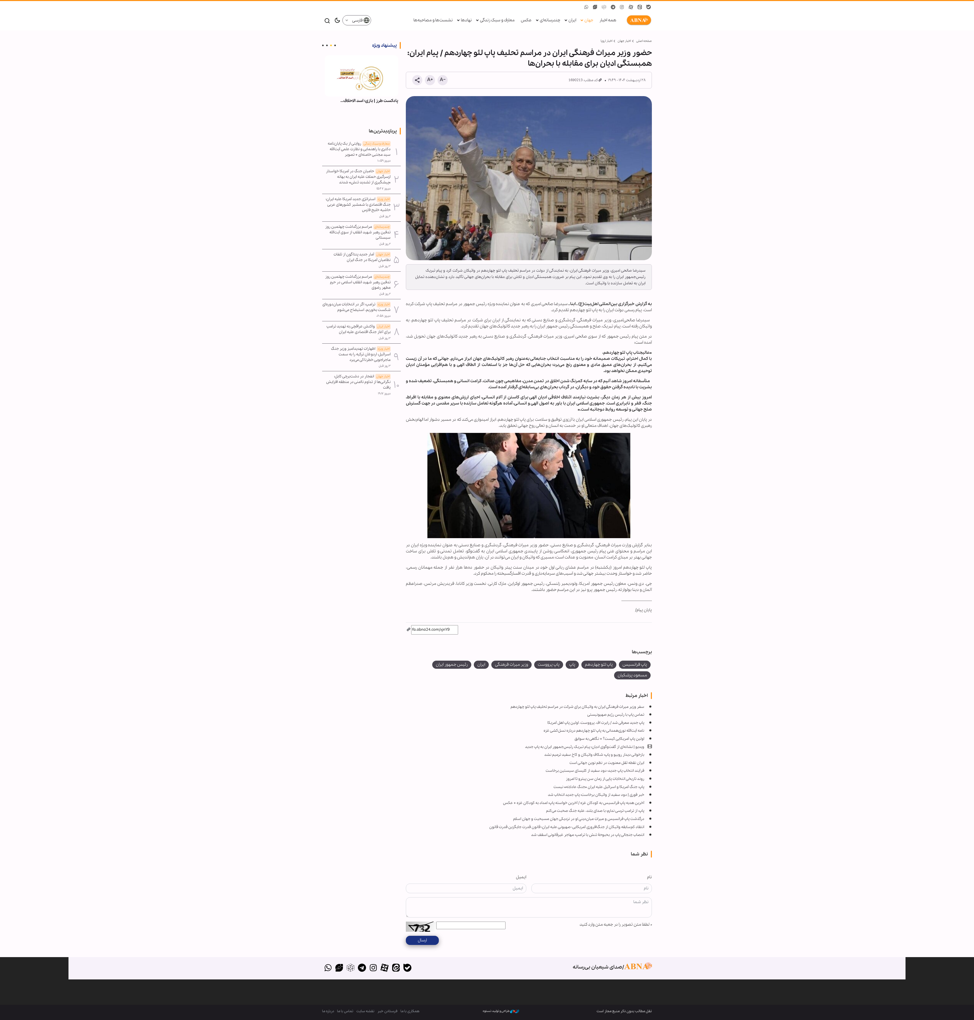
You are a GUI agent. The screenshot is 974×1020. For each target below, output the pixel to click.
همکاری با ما (410, 1011)
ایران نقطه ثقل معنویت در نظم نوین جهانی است (606, 762)
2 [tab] (331, 45)
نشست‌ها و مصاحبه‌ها (433, 20)
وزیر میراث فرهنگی (511, 664)
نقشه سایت (365, 1011)
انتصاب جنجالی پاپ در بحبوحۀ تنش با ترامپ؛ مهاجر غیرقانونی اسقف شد (587, 834)
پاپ (572, 664)
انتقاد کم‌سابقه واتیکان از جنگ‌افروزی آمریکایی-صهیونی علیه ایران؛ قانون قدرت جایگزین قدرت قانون (566, 827)
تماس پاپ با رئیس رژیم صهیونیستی (615, 714)
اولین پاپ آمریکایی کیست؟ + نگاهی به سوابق (609, 738)
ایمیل (521, 877)
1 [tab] (335, 45)
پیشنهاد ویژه (384, 45)
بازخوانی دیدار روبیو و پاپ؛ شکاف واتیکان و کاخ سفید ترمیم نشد (594, 754)
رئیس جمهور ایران (452, 664)
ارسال (422, 940)
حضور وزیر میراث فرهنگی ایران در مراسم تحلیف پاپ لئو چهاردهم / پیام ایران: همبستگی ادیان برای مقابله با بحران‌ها (529, 58)
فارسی (357, 20)
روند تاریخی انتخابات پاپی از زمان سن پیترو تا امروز (605, 778)
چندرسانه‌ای (550, 20)
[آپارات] (384, 968)
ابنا (638, 20)
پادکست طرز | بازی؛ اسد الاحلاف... (369, 101)
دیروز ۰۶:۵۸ (383, 316)
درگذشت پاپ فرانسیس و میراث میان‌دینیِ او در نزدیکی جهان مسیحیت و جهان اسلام (578, 818)
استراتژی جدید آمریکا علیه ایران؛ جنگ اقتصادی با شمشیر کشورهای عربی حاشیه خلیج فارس (358, 205)
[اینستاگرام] (373, 968)
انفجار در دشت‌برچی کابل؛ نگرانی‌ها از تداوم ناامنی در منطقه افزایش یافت (358, 382)
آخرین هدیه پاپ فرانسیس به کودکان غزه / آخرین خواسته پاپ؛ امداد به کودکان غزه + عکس (573, 802)
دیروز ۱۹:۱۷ (384, 394)
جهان (588, 20)
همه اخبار (607, 20)
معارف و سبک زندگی (497, 20)
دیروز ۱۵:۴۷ (383, 189)
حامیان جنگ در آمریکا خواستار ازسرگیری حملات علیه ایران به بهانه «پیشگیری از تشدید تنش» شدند (358, 177)
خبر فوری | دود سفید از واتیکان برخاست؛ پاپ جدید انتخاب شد (596, 794)
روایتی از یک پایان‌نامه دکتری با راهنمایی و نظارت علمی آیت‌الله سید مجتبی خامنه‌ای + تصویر (359, 149)
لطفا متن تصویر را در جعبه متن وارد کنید (616, 924)
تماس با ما (345, 1011)
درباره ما (328, 1011)
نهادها (466, 20)
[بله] (407, 968)
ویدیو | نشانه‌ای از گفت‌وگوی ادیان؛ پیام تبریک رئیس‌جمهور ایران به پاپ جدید (584, 746)
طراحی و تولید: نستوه (496, 1011)
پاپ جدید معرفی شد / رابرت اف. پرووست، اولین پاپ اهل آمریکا (595, 722)
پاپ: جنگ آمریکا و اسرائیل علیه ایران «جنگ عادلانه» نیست (598, 786)
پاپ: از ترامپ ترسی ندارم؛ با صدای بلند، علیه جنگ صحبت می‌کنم (595, 810)
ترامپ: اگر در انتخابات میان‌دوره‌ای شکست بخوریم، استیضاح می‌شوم (356, 307)
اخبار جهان (624, 41)
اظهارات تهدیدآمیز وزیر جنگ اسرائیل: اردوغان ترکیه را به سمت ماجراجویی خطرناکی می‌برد (361, 354)
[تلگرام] (362, 968)
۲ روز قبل (385, 216)
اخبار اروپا (606, 41)
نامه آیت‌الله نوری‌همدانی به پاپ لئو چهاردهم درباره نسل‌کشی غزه (594, 730)
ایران (572, 20)
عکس (526, 20)
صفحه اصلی (644, 41)
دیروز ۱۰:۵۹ (384, 161)
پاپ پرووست (549, 664)
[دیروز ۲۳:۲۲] (361, 76)
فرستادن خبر (387, 1011)
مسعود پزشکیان (632, 675)
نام (649, 877)
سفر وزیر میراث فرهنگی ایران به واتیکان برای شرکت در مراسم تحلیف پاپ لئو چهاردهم (577, 706)
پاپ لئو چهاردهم (599, 664)
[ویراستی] (339, 968)
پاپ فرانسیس (634, 664)
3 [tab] (327, 45)
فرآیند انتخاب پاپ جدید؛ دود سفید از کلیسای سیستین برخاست (595, 770)
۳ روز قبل (385, 266)
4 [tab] (323, 45)
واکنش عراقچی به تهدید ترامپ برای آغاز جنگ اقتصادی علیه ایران (358, 329)
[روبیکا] (350, 968)
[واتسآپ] (328, 968)
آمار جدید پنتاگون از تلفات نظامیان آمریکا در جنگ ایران (362, 257)
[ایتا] (396, 968)
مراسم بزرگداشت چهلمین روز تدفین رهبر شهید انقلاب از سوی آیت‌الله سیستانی (358, 232)
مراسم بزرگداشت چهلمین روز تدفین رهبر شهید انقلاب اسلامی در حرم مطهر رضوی (358, 282)
